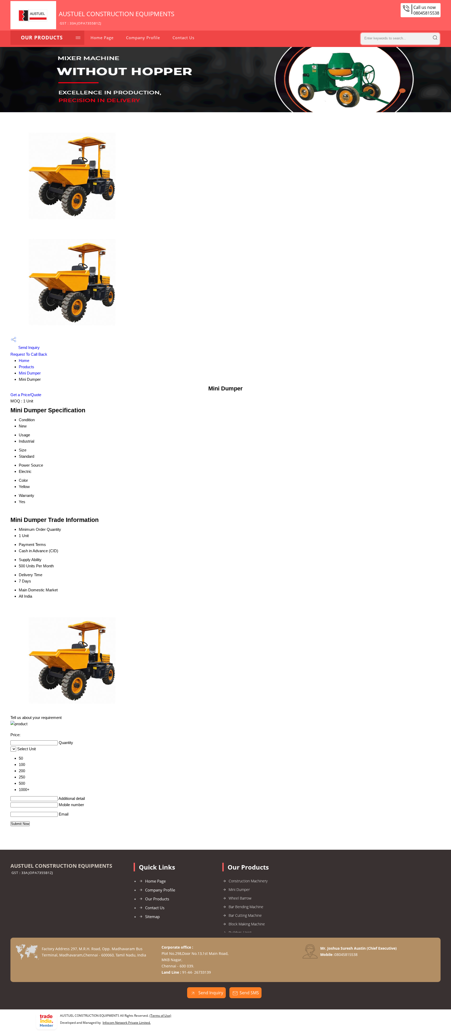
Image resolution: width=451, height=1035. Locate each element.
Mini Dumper (30, 373)
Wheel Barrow (240, 898)
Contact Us (183, 37)
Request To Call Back (28, 354)
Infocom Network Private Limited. (127, 1022)
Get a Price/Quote (25, 394)
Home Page (102, 37)
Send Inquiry (28, 347)
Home (24, 360)
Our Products (42, 37)
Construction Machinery (248, 880)
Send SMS (249, 993)
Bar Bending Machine (246, 906)
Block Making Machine (247, 923)
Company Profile (143, 37)
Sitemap (152, 916)
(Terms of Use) (160, 1015)
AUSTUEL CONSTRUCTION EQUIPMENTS (116, 17)
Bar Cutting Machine (245, 915)
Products (26, 367)
